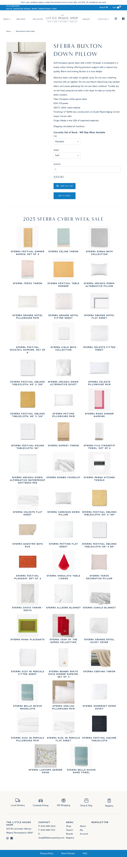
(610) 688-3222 (13, 6)
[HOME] (62, 21)
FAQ (85, 853)
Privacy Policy (46, 853)
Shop (6, 19)
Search (69, 829)
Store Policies (68, 853)
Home (8, 31)
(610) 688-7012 (48, 829)
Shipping (58, 126)
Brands (21, 19)
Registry (38, 19)
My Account (84, 831)
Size (55, 136)
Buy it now (64, 195)
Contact (103, 19)
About (86, 19)
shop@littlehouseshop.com (51, 837)
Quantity (57, 164)
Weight (56, 150)
